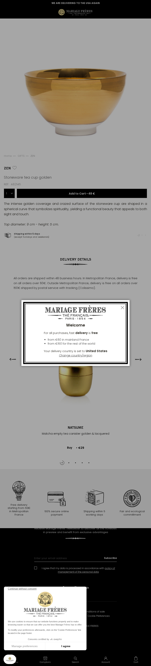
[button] (45, 659)
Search (75, 662)
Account (105, 662)
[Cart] (136, 659)
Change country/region (75, 355)
